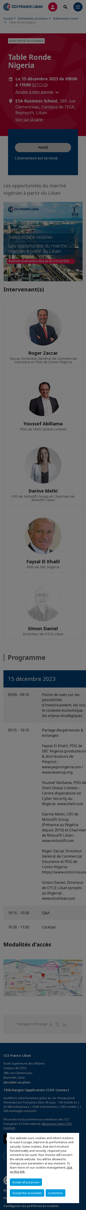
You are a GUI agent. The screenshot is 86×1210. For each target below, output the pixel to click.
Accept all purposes (25, 1182)
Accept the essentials (27, 1193)
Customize (55, 1193)
